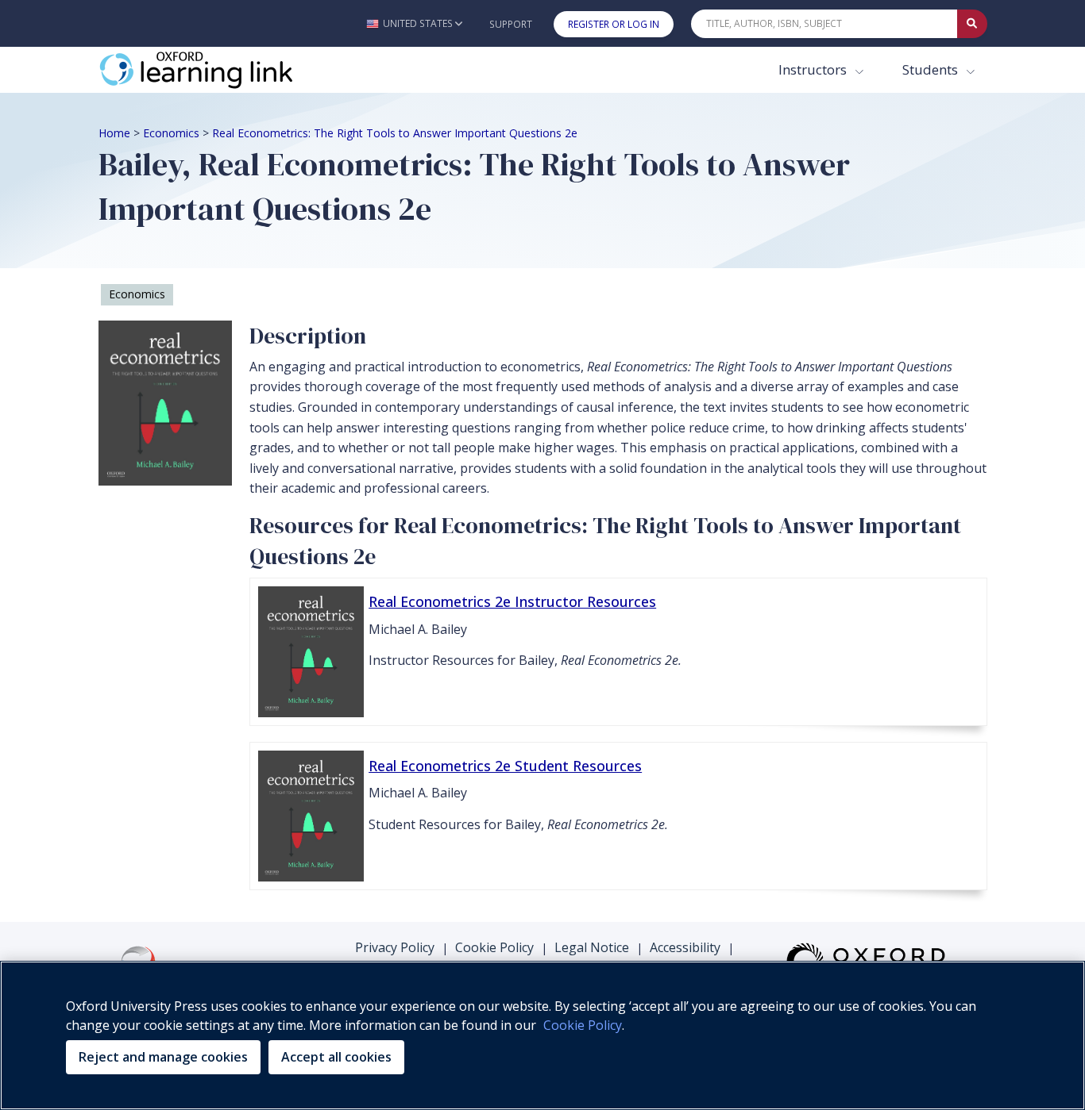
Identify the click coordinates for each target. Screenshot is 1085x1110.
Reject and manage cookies (163, 1057)
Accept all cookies (336, 1057)
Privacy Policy (394, 947)
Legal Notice (591, 947)
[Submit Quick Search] (972, 24)
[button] (414, 23)
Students (931, 69)
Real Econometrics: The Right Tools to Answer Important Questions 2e (394, 132)
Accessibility (685, 947)
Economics (171, 132)
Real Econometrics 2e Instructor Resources (512, 601)
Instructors (814, 69)
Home (114, 132)
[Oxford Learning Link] (217, 70)
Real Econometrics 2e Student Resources (505, 765)
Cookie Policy (494, 947)
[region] (542, 1035)
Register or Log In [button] (613, 24)
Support (510, 24)
